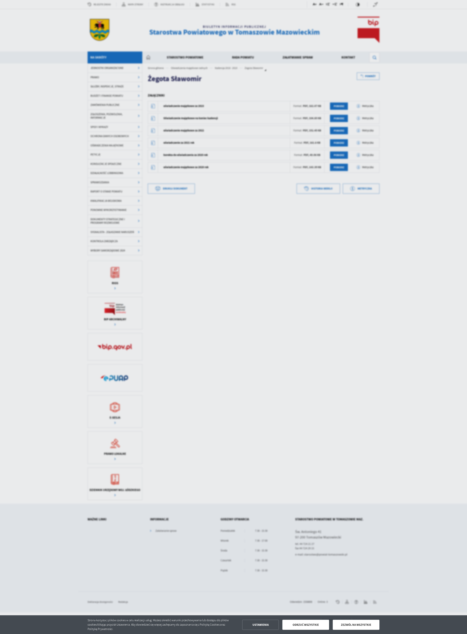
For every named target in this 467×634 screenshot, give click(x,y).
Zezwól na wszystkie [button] (356, 625)
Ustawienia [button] (260, 625)
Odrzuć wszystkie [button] (306, 625)
